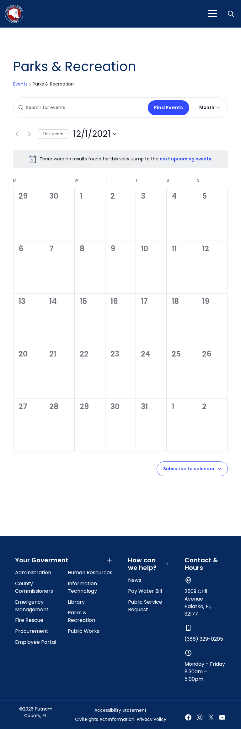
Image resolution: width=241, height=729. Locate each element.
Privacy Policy (151, 719)
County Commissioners (34, 587)
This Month (53, 134)
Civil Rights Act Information (104, 719)
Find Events (168, 107)
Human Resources (90, 572)
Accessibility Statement (120, 710)
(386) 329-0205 (204, 639)
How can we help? (142, 564)
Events (20, 84)
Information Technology (82, 587)
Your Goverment (41, 560)
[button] (231, 14)
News (134, 580)
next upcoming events (185, 159)
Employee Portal (35, 642)
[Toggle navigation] (212, 14)
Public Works (83, 631)
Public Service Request (145, 605)
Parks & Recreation (81, 616)
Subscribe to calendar (189, 469)
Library (76, 602)
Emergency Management (32, 605)
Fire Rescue (29, 620)
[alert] (120, 159)
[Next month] (29, 134)
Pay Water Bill (145, 591)
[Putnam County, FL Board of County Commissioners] (14, 14)
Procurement (31, 631)
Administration (33, 572)
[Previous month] (17, 134)
